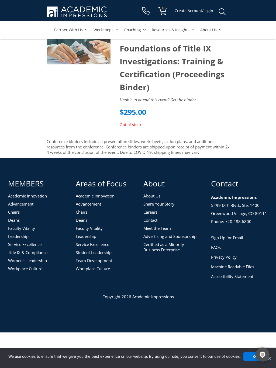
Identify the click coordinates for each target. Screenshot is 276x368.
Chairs (14, 212)
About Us (208, 29)
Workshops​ (103, 29)
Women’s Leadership (27, 260)
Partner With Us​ (68, 29)
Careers (150, 212)
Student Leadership (94, 252)
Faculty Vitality (21, 228)
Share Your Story (158, 204)
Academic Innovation (27, 196)
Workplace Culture (25, 268)
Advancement (20, 204)
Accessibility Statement (232, 276)
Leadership (18, 236)
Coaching (132, 29)
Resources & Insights (170, 29)
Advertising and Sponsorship (169, 236)
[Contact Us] (146, 11)
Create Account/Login (194, 10)
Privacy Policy (224, 257)
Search (222, 11)
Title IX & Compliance (27, 252)
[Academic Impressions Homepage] (77, 14)
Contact (150, 220)
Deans (14, 220)
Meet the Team (157, 228)
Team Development (94, 260)
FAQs (216, 247)
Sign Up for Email (227, 237)
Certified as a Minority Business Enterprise (163, 247)
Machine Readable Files (232, 266)
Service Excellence (25, 244)
